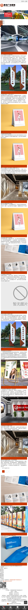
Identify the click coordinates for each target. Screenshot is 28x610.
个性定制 (2, 572)
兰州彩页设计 (9, 599)
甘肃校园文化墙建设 (11, 600)
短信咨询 (10, 608)
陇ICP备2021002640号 (7, 581)
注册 (26, 1)
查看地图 (24, 608)
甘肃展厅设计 (4, 600)
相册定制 (22, 600)
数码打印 (2, 22)
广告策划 (2, 23)
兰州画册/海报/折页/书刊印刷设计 (19, 599)
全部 (2, 19)
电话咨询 (3, 608)
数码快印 (2, 570)
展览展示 (2, 569)
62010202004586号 (15, 603)
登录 (22, 1)
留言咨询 (17, 608)
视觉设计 (2, 573)
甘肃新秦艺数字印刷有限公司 (15, 579)
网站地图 (25, 596)
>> (8, 471)
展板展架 (2, 21)
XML (8, 598)
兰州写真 (18, 600)
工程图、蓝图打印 (3, 568)
